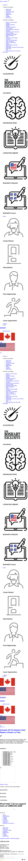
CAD (1, 342)
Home (1, 727)
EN (24, 859)
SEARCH (3, 328)
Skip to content (4, 1)
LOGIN (2, 701)
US (1, 352)
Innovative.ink (20, 854)
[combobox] (24, 859)
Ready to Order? (4, 784)
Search (2, 855)
